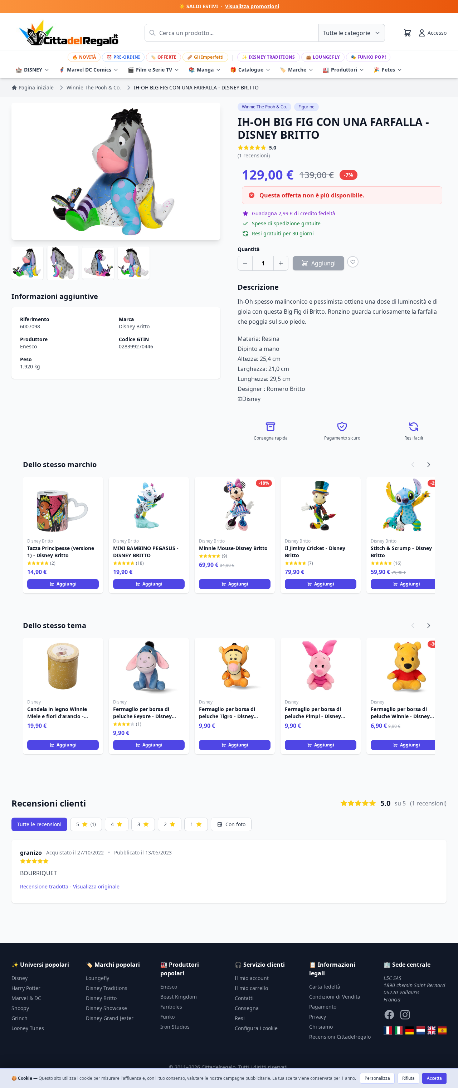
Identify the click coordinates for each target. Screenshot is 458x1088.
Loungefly (323, 57)
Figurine (306, 107)
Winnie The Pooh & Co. (264, 107)
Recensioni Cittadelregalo (340, 1036)
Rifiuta (408, 1078)
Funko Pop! (368, 57)
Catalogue (246, 69)
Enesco (28, 346)
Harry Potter (25, 988)
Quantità (248, 249)
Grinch (19, 1018)
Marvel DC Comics (85, 69)
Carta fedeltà (324, 986)
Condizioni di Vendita (334, 996)
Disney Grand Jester (109, 1018)
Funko (167, 1016)
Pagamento (322, 1006)
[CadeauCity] (388, 1030)
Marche (293, 69)
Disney (19, 978)
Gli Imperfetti (205, 57)
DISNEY (29, 69)
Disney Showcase (106, 1008)
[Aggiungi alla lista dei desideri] (353, 262)
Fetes (384, 69)
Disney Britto (134, 326)
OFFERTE (163, 57)
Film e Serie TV (150, 69)
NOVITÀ (84, 57)
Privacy (317, 1016)
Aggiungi (67, 584)
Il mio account (252, 978)
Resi (240, 1018)
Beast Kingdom (178, 996)
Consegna (247, 1008)
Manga (201, 69)
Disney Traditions (268, 57)
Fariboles (171, 1006)
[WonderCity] (409, 1030)
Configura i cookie (256, 1028)
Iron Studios (175, 1026)
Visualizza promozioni (252, 6)
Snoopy (20, 1008)
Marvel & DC (26, 998)
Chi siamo (321, 1026)
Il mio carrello (251, 988)
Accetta (434, 1078)
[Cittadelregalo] (399, 1030)
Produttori (340, 69)
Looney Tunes (27, 1028)
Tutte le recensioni (39, 824)
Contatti (244, 998)
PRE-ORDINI (123, 57)
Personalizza (377, 1078)
